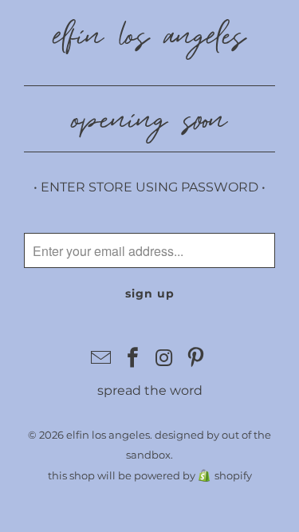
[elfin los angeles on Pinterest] (196, 359)
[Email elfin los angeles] (101, 359)
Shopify (233, 475)
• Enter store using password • (149, 187)
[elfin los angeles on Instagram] (165, 359)
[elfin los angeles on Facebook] (133, 359)
